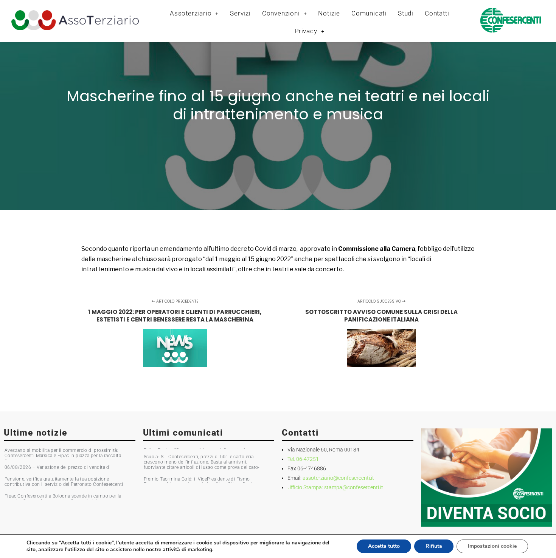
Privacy (306, 31)
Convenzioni (281, 13)
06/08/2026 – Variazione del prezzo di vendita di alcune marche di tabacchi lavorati (57, 470)
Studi (405, 13)
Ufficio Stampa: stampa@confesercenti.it (335, 487)
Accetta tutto (384, 546)
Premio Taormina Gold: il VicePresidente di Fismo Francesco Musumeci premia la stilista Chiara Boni (198, 481)
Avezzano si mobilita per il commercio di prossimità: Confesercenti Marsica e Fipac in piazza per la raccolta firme (63, 456)
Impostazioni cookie (492, 546)
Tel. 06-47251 (303, 459)
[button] (194, 13)
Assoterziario (190, 13)
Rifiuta (434, 546)
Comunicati (369, 13)
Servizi (240, 13)
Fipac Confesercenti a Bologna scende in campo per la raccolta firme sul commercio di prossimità (63, 498)
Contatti (437, 13)
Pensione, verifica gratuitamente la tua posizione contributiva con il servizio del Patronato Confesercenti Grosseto (64, 484)
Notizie (329, 13)
